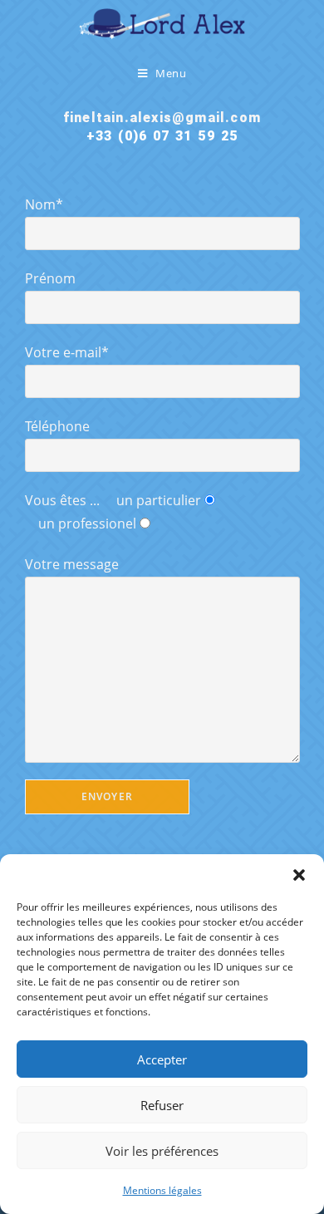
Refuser (162, 1105)
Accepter (162, 1059)
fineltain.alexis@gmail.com (162, 117)
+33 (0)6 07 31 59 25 (162, 136)
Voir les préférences (162, 1151)
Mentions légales (162, 1190)
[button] (299, 875)
